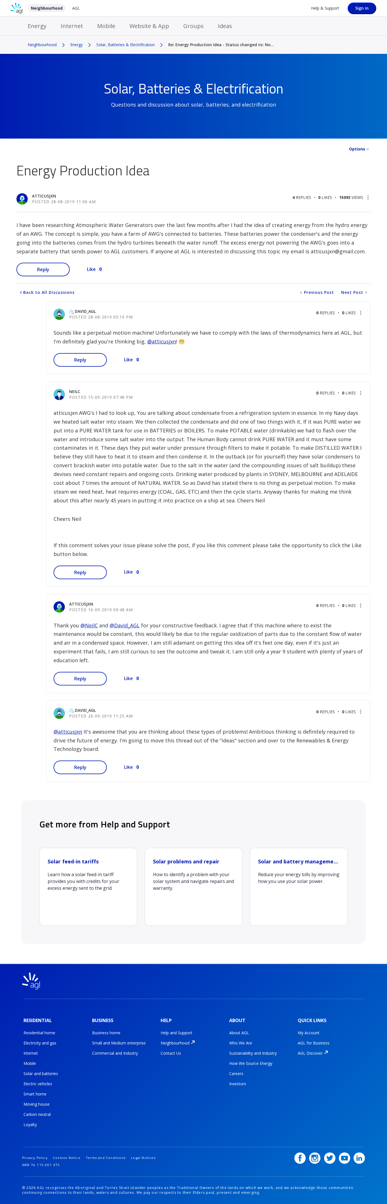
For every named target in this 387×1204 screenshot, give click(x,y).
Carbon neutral (37, 1114)
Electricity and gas (40, 1043)
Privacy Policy (35, 1157)
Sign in (362, 8)
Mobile (106, 26)
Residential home (39, 1032)
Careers (236, 1073)
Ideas (225, 26)
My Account (309, 1032)
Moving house (37, 1104)
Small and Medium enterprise (119, 1043)
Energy (37, 26)
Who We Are (240, 1043)
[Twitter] (329, 1158)
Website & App (149, 26)
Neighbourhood (47, 8)
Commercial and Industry (115, 1053)
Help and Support (176, 1032)
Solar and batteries (41, 1073)
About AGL (239, 1032)
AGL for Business (313, 1043)
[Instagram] (314, 1158)
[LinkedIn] (359, 1158)
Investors (237, 1083)
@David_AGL (125, 625)
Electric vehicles (38, 1083)
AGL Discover (310, 1053)
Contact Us (171, 1053)
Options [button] (357, 149)
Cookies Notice (66, 1157)
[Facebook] (300, 1158)
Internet (72, 26)
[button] (368, 197)
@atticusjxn (161, 341)
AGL (76, 8)
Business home (106, 1032)
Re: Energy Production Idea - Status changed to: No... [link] (221, 44)
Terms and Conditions (106, 1157)
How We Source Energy (250, 1063)
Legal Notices (143, 1157)
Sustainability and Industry (253, 1053)
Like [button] (91, 269)
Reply (43, 269)
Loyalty (30, 1124)
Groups (193, 26)
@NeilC (89, 625)
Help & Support (325, 8)
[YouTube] (344, 1158)
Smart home (35, 1094)
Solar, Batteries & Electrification (125, 44)
